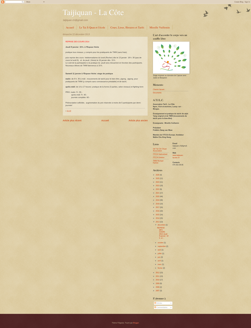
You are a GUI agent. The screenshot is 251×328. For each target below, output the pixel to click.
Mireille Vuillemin (160, 27)
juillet (160, 253)
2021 (158, 193)
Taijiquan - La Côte (93, 12)
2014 (158, 218)
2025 (158, 178)
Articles (159, 303)
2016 (158, 211)
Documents (157, 93)
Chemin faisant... (159, 89)
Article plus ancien (138, 120)
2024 (158, 182)
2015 (158, 215)
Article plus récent (72, 120)
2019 (158, 200)
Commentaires (161, 307)
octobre (161, 243)
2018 (158, 204)
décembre (162, 225)
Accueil (70, 27)
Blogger (136, 323)
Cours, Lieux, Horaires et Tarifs (127, 27)
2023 (158, 186)
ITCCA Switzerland (160, 154)
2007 (158, 291)
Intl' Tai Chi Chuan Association (160, 150)
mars (160, 264)
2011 (158, 276)
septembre (162, 246)
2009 (158, 283)
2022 (158, 189)
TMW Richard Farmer (158, 162)
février (160, 268)
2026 (158, 175)
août (159, 250)
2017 (158, 207)
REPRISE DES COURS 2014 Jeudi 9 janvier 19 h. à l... (162, 233)
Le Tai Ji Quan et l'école (92, 27)
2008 (158, 287)
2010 (158, 280)
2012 (158, 273)
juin (159, 257)
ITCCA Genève (158, 157)
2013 (158, 222)
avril (159, 261)
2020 (158, 196)
